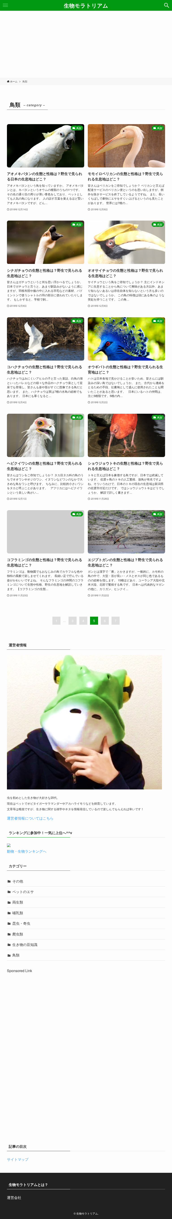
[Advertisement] (86, 44)
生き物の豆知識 (24, 944)
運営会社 (14, 1197)
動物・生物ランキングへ (26, 851)
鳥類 (15, 955)
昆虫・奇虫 (21, 923)
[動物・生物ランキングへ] (9, 845)
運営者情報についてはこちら (30, 818)
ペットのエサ (23, 891)
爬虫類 (17, 934)
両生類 (17, 902)
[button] (166, 5)
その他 (17, 881)
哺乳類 (17, 912)
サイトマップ (17, 1159)
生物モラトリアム (86, 5)
